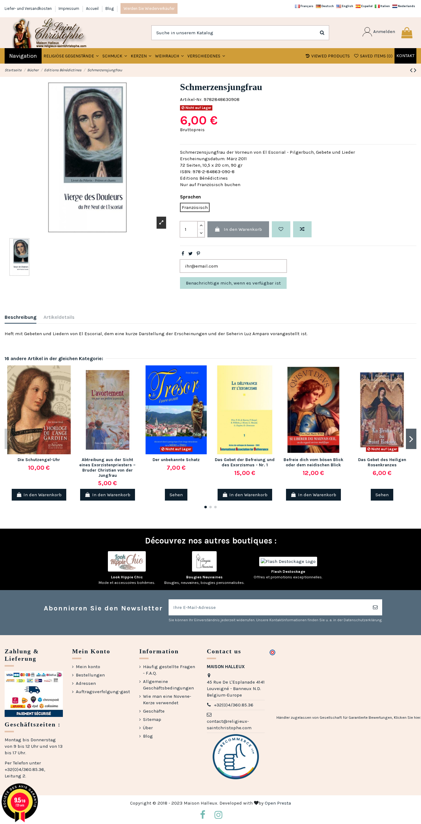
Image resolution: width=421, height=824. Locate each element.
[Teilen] (183, 253)
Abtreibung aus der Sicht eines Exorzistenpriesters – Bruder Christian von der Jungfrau (107, 467)
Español (367, 6)
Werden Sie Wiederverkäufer (149, 8)
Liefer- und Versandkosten (29, 8)
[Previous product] (412, 70)
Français (306, 6)
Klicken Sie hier (407, 717)
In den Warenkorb (243, 229)
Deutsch (327, 6)
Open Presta (278, 803)
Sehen (176, 494)
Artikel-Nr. (191, 99)
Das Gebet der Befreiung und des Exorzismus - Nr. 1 (245, 462)
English (347, 6)
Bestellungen (90, 675)
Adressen (86, 683)
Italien (385, 6)
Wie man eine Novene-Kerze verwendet (167, 699)
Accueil (93, 8)
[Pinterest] (198, 253)
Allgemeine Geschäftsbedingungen (168, 685)
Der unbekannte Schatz (176, 459)
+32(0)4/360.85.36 (233, 705)
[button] (114, 56)
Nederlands (406, 6)
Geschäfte (154, 711)
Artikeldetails (59, 317)
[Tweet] (190, 253)
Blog (109, 8)
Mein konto (88, 666)
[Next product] (415, 70)
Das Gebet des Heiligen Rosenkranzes (382, 462)
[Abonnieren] (375, 607)
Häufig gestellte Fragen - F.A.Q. (169, 670)
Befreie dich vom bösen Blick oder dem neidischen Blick (313, 462)
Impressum (69, 8)
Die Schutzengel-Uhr (39, 459)
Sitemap (152, 719)
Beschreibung (20, 317)
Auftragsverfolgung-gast (103, 691)
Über (148, 727)
